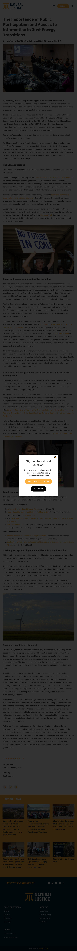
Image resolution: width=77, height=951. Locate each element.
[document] (38, 475)
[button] (55, 457)
